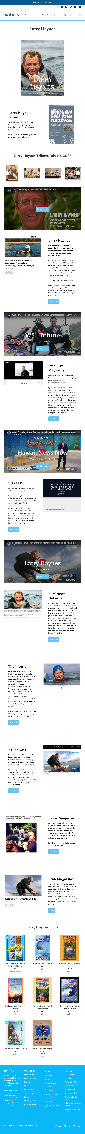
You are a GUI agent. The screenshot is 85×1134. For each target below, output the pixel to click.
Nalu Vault (46, 15)
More (52, 910)
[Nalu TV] (12, 15)
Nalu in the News (51, 1094)
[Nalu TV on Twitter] (70, 7)
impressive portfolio (26, 711)
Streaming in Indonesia (32, 1100)
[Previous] (7, 173)
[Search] (65, 14)
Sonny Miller (49, 1086)
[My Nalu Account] (71, 14)
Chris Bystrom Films (71, 1086)
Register (27, 1082)
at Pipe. (18, 691)
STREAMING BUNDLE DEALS (42, 2)
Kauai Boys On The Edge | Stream (42, 1049)
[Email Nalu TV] (80, 7)
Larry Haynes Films (42, 927)
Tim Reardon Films (71, 1082)
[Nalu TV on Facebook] (66, 7)
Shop (56, 15)
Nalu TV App (49, 1098)
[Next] (78, 173)
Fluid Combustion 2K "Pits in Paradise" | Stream (70, 1007)
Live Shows (48, 1079)
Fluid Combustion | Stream (42, 963)
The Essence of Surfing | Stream (16, 1048)
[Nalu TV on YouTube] (61, 7)
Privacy (26, 1097)
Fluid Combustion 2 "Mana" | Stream (69, 964)
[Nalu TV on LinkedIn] (75, 7)
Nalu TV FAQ (49, 1101)
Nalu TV (13, 1125)
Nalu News (48, 1075)
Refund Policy (29, 1089)
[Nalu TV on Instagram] (57, 7)
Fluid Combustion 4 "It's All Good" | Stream (42, 1007)
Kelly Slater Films (71, 1093)
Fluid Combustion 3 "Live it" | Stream (15, 1007)
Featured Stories (50, 1083)
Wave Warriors (70, 1089)
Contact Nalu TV (30, 1104)
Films (35, 15)
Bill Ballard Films (70, 1078)
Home (27, 15)
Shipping (27, 1086)
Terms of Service (30, 1093)
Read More (54, 301)
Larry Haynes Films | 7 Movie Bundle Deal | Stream (16, 964)
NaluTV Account (30, 1078)
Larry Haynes (49, 1090)
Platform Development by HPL (28, 1125)
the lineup (28, 515)
